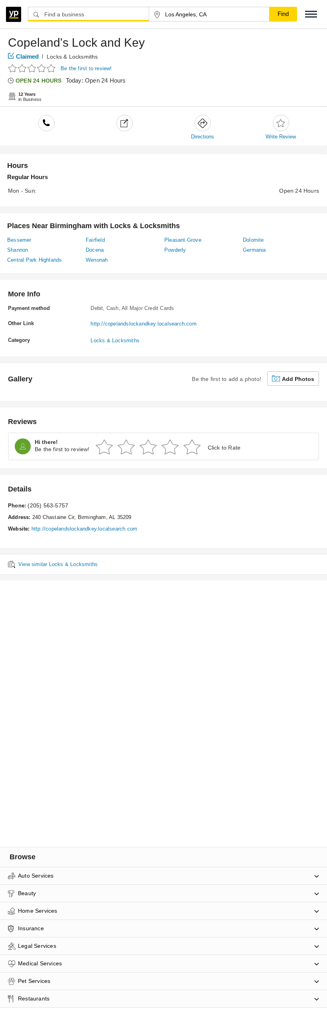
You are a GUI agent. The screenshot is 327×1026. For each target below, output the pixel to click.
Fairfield (95, 240)
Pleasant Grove (182, 240)
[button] (311, 14)
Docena (95, 250)
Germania (254, 250)
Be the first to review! (86, 68)
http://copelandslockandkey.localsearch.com (143, 324)
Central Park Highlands (34, 260)
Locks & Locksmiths (72, 56)
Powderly (175, 250)
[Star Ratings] (33, 68)
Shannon (17, 250)
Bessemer (19, 240)
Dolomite (253, 240)
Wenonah (97, 260)
